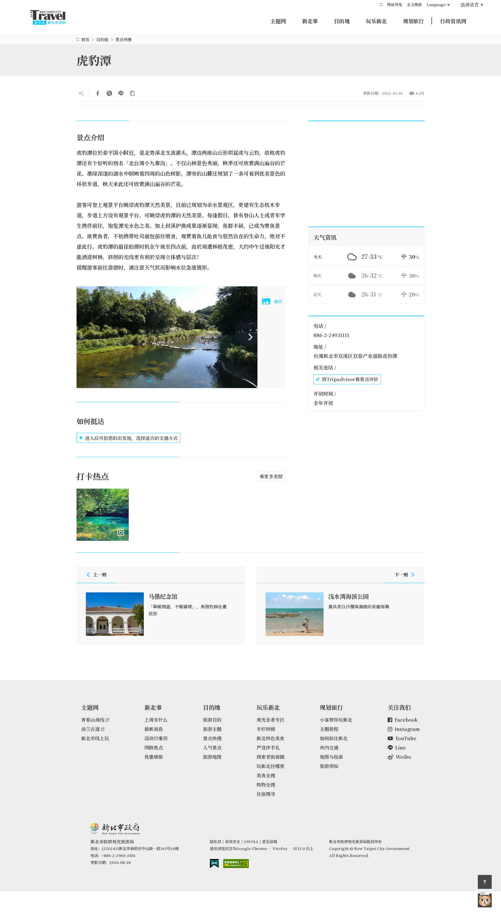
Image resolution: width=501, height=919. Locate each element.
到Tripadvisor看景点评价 (350, 379)
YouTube (405, 738)
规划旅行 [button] (413, 21)
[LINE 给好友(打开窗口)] (121, 93)
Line (400, 747)
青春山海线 (92, 719)
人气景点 (212, 747)
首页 (85, 39)
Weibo (403, 757)
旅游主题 (212, 729)
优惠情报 (153, 757)
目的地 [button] (342, 21)
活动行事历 (156, 738)
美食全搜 (266, 775)
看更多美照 (271, 476)
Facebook (406, 719)
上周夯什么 (156, 719)
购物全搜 (266, 784)
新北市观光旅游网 (53, 17)
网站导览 (394, 4)
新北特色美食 (270, 738)
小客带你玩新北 (336, 719)
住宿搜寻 (266, 794)
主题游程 (329, 729)
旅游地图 (212, 757)
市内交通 (329, 747)
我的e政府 (214, 863)
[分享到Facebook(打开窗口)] (98, 93)
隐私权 (215, 841)
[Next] (250, 337)
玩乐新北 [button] (376, 21)
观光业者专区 (270, 719)
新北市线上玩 (95, 738)
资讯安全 (232, 841)
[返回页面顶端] (485, 882)
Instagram (407, 729)
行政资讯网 (453, 21)
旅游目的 (212, 719)
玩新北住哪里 (270, 766)
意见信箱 (269, 841)
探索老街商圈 (270, 757)
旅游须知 (329, 766)
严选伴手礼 (268, 747)
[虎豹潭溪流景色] (167, 337)
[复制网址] (132, 93)
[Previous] (83, 337)
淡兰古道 (90, 729)
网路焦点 (153, 747)
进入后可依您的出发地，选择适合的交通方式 (131, 438)
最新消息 (153, 729)
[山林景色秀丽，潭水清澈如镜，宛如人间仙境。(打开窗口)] (103, 515)
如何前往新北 (334, 738)
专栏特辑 (266, 729)
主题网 (278, 21)
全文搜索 (414, 4)
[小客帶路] (485, 900)
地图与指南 (331, 757)
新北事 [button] (310, 21)
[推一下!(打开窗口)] (109, 93)
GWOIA (251, 841)
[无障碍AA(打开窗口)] (236, 863)
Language (436, 4)
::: (381, 4)
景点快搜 (123, 39)
